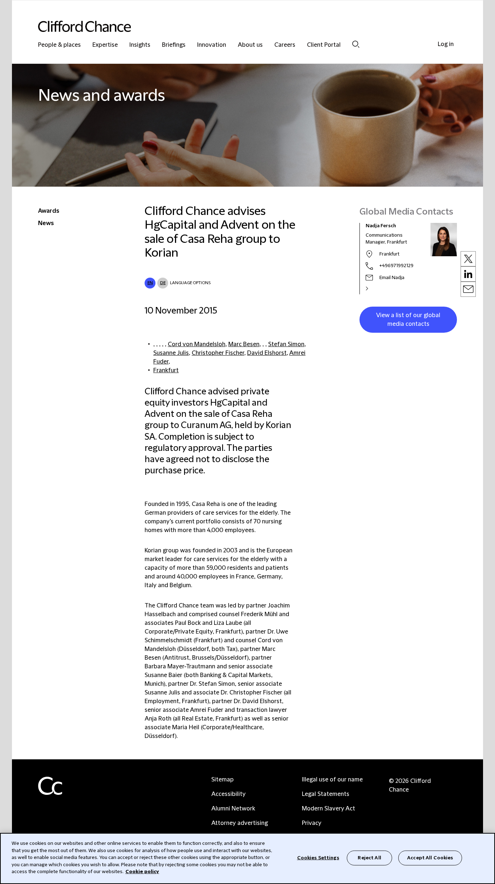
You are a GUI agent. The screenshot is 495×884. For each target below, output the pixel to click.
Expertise (105, 45)
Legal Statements (325, 794)
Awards (48, 211)
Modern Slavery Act (328, 808)
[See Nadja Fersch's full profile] (375, 288)
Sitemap (222, 779)
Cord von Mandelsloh (196, 344)
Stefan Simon (286, 344)
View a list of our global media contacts (408, 319)
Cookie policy (142, 872)
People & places (59, 45)
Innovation (211, 45)
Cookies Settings (318, 857)
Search (355, 44)
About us (250, 45)
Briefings (174, 45)
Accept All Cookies (430, 857)
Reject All (369, 857)
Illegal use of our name (332, 779)
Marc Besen (243, 344)
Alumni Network (233, 808)
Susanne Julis (171, 353)
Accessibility (228, 794)
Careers (284, 45)
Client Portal (324, 45)
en (150, 283)
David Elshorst (267, 353)
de (163, 283)
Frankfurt (166, 370)
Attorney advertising (239, 823)
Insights (139, 45)
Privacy (311, 823)
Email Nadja (391, 278)
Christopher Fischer (218, 353)
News (46, 223)
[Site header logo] (233, 26)
